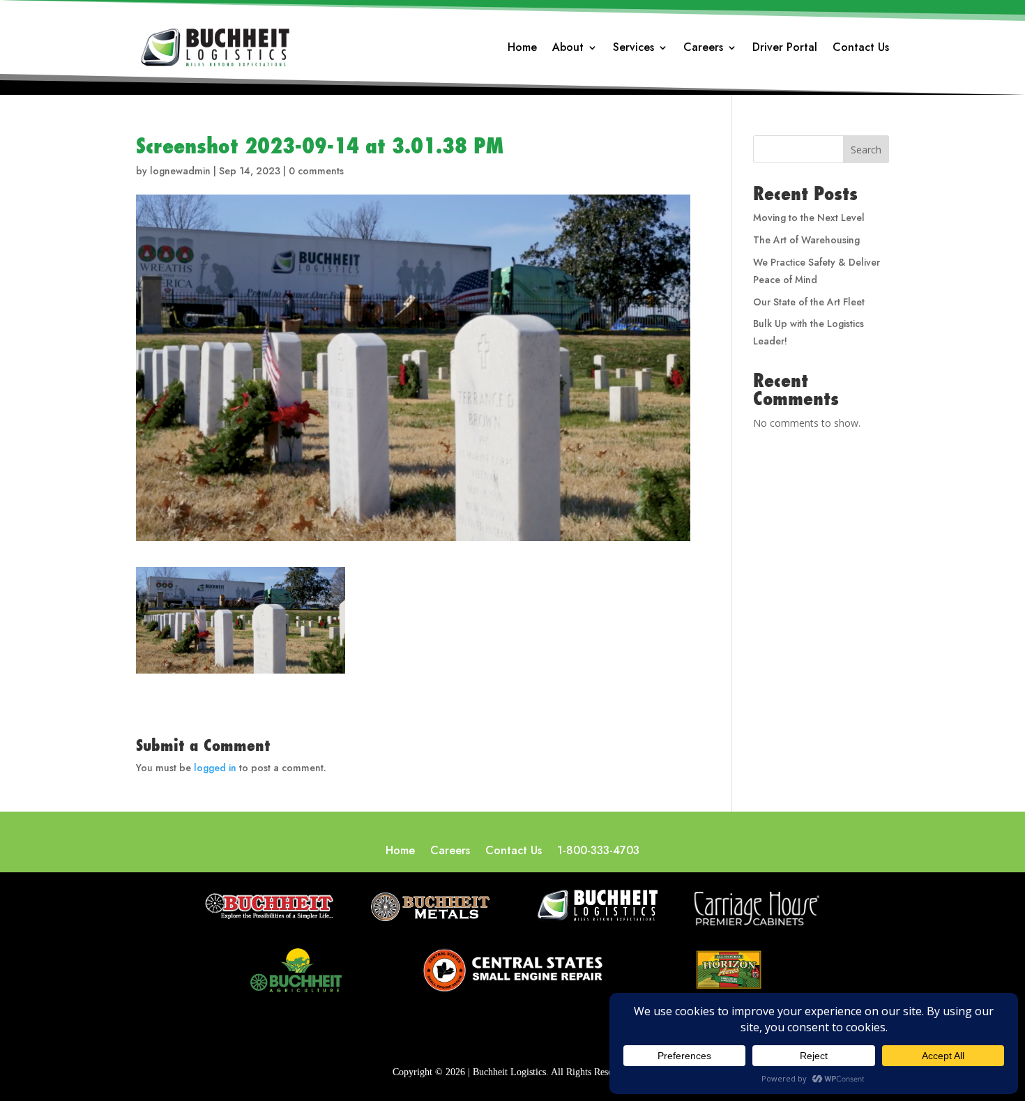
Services (633, 49)
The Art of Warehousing (806, 240)
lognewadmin (180, 171)
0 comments (316, 171)
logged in (215, 768)
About (568, 49)
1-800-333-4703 (598, 852)
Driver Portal (784, 49)
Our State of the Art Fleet (809, 302)
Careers (703, 49)
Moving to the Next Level (809, 218)
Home (522, 49)
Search (866, 149)
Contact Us (861, 49)
